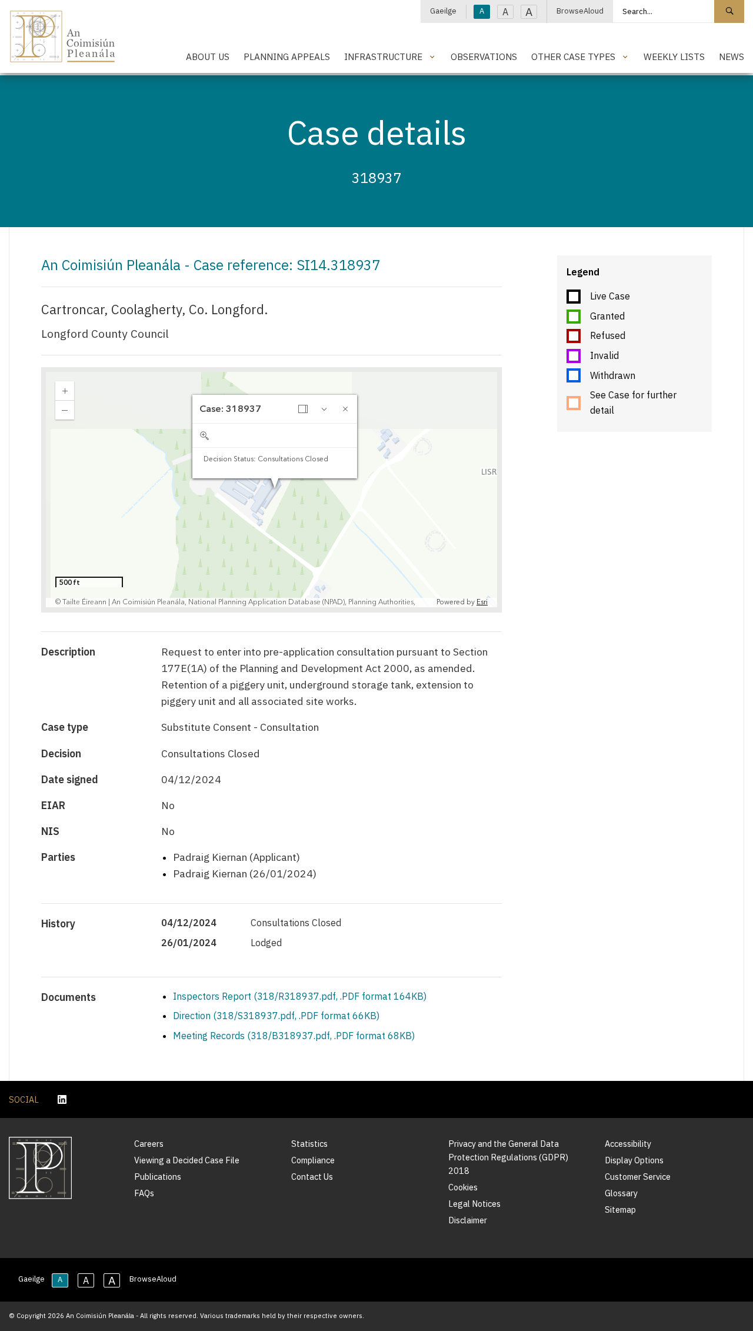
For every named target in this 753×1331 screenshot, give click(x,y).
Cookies (463, 1187)
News (731, 56)
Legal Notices (474, 1203)
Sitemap (620, 1209)
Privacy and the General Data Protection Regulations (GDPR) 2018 (508, 1157)
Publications (157, 1176)
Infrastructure (383, 56)
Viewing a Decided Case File (186, 1160)
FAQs (144, 1193)
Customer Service (638, 1176)
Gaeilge (443, 11)
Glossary (621, 1193)
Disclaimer (467, 1220)
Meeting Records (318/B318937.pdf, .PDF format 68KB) (294, 1035)
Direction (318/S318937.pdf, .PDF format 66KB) (276, 1015)
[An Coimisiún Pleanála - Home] (62, 36)
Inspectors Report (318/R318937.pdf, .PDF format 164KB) (300, 996)
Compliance (313, 1160)
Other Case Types (573, 56)
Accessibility (628, 1143)
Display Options (634, 1160)
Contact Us (312, 1176)
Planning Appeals (287, 56)
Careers (149, 1143)
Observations (484, 56)
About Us (207, 56)
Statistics (309, 1143)
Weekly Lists (674, 56)
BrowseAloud (580, 11)
